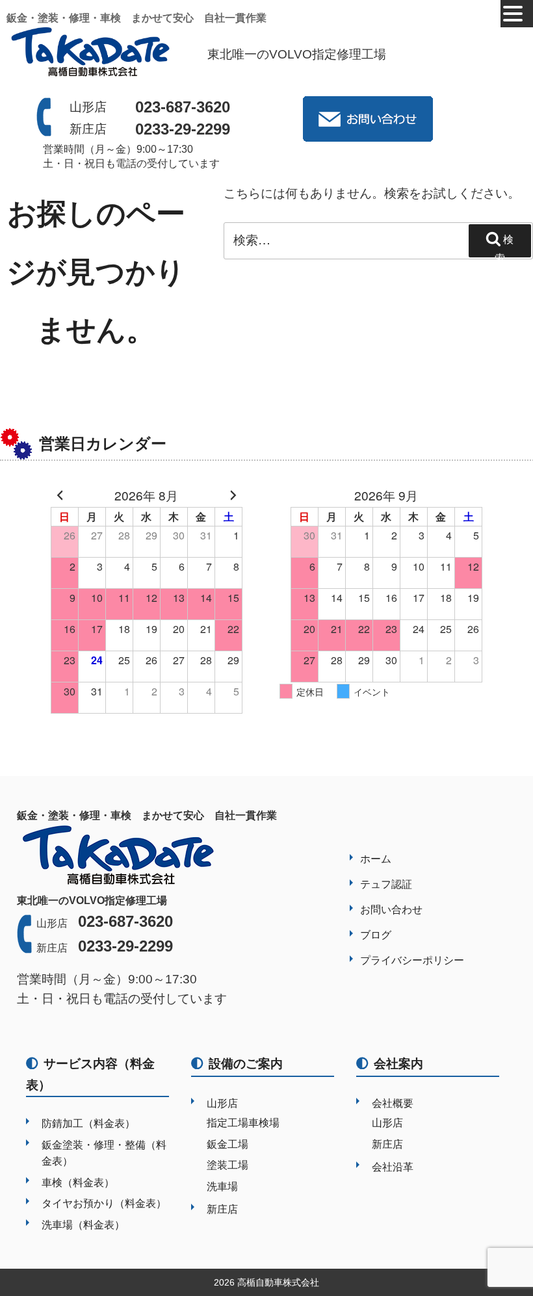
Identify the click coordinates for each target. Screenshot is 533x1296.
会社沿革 (392, 1167)
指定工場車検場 (243, 1122)
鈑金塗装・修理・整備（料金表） (104, 1153)
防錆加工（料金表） (88, 1123)
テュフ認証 (386, 884)
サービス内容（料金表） (90, 1074)
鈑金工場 (227, 1144)
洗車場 (222, 1186)
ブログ (375, 934)
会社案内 (398, 1063)
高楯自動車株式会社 (278, 1282)
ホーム (375, 858)
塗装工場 (227, 1165)
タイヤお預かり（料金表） (104, 1203)
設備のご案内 (246, 1063)
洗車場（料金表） (83, 1224)
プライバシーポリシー (412, 960)
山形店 (222, 1103)
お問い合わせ (391, 909)
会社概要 (392, 1103)
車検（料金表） (78, 1182)
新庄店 (222, 1209)
